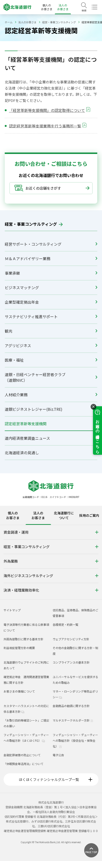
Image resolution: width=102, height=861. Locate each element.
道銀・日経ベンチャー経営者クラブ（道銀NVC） (35, 377)
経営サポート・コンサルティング (33, 244)
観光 (8, 331)
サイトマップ (12, 610)
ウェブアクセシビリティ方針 (71, 639)
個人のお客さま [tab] (12, 515)
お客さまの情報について (19, 691)
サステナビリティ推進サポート (31, 316)
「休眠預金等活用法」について (23, 764)
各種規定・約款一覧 (65, 624)
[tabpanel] (51, 562)
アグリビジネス (18, 345)
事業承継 (12, 273)
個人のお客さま (46, 7)
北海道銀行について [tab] (64, 515)
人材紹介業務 (16, 394)
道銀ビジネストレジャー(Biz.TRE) (33, 409)
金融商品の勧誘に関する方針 (71, 706)
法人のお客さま (63, 7)
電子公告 (58, 755)
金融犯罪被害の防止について (22, 755)
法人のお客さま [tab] (38, 515)
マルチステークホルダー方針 (71, 720)
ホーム (9, 22)
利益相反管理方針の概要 (19, 648)
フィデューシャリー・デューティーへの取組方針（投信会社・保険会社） (75, 740)
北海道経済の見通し (22, 452)
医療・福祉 (14, 360)
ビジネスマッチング (22, 287)
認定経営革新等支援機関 (25, 423)
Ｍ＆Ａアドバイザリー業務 (27, 258)
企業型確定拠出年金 (22, 302)
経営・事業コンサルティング (59, 22)
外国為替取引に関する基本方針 (23, 639)
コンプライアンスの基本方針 (71, 662)
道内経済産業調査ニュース (27, 438)
